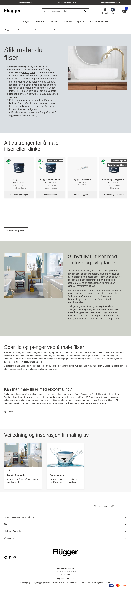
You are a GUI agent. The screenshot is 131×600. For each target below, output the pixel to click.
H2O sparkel (28, 72)
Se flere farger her (16, 231)
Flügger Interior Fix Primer (42, 78)
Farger (26, 21)
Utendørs (54, 21)
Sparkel (80, 21)
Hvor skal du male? (98, 21)
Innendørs (39, 21)
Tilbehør (68, 21)
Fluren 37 (43, 66)
